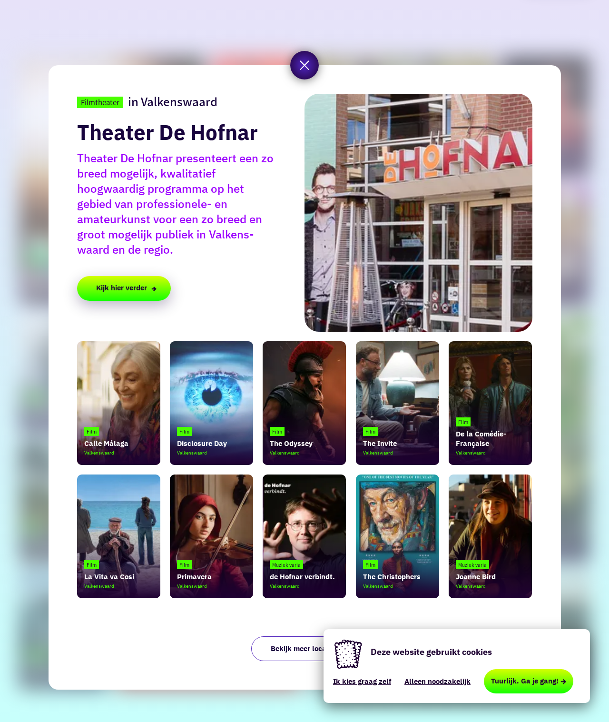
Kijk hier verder (121, 287)
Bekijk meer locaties (305, 648)
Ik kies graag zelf (362, 681)
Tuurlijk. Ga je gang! (525, 680)
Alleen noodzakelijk (437, 681)
